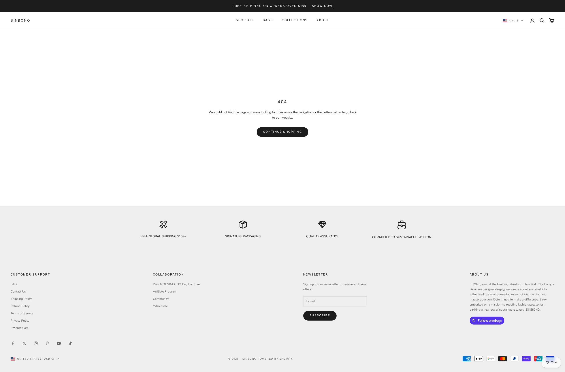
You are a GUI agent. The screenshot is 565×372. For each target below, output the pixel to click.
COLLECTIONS (295, 20)
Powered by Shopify (275, 358)
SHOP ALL (245, 20)
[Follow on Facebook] (13, 343)
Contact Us (18, 291)
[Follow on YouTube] (58, 343)
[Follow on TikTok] (70, 343)
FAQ (14, 284)
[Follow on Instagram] (36, 343)
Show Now (322, 6)
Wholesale (160, 306)
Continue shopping (282, 132)
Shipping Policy (21, 299)
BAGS (268, 20)
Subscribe (320, 315)
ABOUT (322, 20)
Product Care (19, 328)
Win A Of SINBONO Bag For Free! (176, 284)
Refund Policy (20, 306)
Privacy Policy (20, 321)
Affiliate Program (165, 291)
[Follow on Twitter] (24, 343)
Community (161, 299)
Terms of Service (22, 313)
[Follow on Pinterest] (47, 343)
